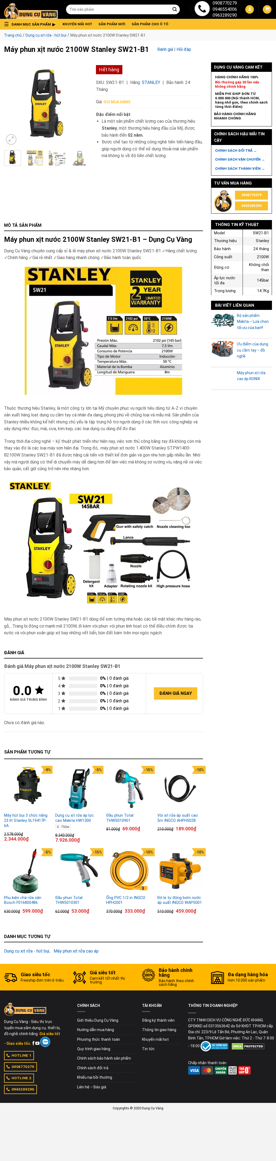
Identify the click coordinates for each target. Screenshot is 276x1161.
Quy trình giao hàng (93, 1049)
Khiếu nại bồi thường (94, 1077)
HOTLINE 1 (22, 1055)
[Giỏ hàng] (267, 9)
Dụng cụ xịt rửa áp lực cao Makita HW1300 (74, 818)
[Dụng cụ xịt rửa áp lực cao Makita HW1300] (78, 789)
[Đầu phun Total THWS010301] (78, 871)
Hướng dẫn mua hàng (95, 1030)
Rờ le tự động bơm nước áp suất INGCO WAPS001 (179, 900)
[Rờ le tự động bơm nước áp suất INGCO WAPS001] (180, 871)
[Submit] (174, 9)
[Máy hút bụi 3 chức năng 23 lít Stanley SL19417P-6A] (27, 789)
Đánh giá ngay (175, 693)
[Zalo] (45, 1042)
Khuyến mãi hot (77, 24)
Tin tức (148, 1049)
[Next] (79, 104)
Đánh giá (165, 49)
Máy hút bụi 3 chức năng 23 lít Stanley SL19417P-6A (25, 820)
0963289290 (225, 15)
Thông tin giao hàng (159, 1030)
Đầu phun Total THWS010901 (119, 818)
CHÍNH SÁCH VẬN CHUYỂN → (240, 159)
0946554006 (225, 9)
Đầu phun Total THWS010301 (68, 900)
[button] (31, 24)
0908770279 (225, 3)
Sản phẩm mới (112, 24)
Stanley (151, 82)
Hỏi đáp (184, 49)
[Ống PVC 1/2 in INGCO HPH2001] (129, 871)
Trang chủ (13, 35)
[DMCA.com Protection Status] (248, 1046)
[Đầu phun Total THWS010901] (129, 789)
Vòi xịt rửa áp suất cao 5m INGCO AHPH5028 (177, 818)
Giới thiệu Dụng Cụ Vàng (97, 1020)
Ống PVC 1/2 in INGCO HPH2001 (125, 900)
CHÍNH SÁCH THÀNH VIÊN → (240, 169)
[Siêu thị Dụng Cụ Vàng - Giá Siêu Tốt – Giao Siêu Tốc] (31, 9)
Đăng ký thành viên (158, 1020)
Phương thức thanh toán (98, 1039)
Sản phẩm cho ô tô (150, 24)
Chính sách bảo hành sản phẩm (104, 1058)
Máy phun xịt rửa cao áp (76, 951)
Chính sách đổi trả (92, 1068)
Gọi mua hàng (117, 102)
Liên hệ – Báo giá (91, 1087)
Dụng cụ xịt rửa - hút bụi (46, 35)
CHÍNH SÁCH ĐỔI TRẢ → (236, 150)
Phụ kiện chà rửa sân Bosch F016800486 (22, 900)
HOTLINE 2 (22, 1078)
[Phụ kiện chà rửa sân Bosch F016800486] (27, 871)
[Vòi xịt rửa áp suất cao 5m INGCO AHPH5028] (180, 789)
